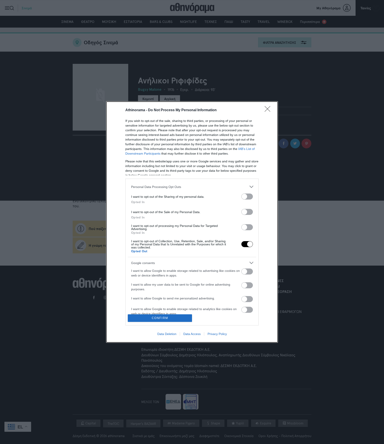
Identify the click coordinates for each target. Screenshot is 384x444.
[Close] (269, 110)
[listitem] (192, 186)
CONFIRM (160, 318)
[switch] (247, 197)
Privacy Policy (217, 334)
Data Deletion (166, 334)
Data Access (192, 334)
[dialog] (192, 222)
